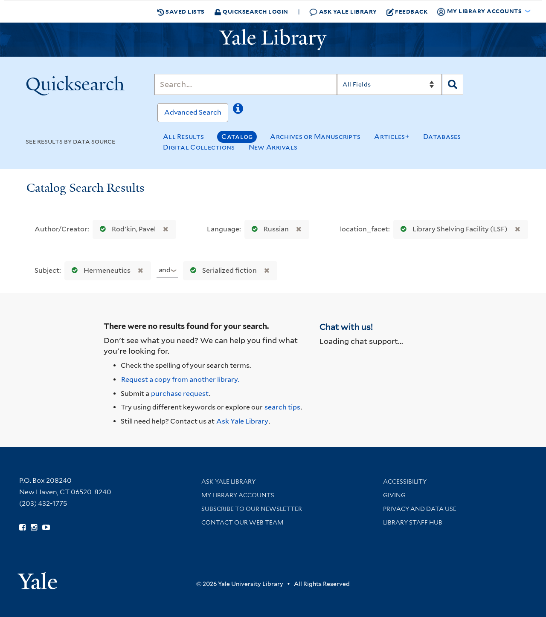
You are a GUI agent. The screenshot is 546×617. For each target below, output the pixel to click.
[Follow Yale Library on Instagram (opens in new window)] (34, 527)
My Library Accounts (237, 495)
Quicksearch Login (254, 11)
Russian (276, 229)
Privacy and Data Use (419, 508)
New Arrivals (273, 147)
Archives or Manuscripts (315, 137)
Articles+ (392, 137)
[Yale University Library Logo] (273, 39)
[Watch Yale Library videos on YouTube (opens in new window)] (46, 527)
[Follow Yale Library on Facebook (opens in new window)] (22, 527)
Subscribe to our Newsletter (251, 508)
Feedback (411, 11)
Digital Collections (199, 147)
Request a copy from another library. (180, 379)
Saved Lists (184, 11)
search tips (282, 407)
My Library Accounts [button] (484, 11)
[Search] (452, 84)
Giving (394, 495)
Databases (442, 137)
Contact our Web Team (242, 522)
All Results (183, 137)
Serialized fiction (229, 270)
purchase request (180, 393)
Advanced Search (192, 112)
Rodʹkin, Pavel (133, 229)
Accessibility (405, 481)
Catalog (237, 137)
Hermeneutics (107, 270)
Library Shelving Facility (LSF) (460, 229)
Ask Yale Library (347, 11)
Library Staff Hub (412, 522)
